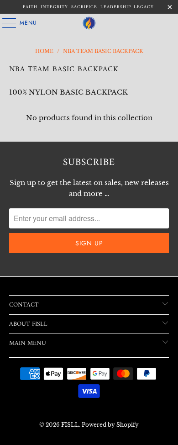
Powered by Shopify (110, 424)
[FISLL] (89, 23)
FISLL (70, 424)
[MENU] (4, 23)
